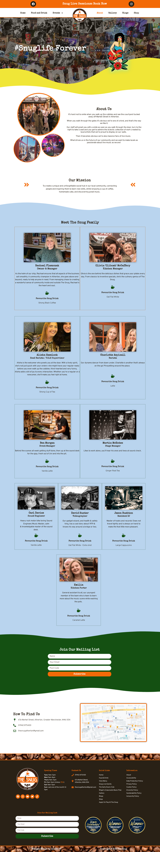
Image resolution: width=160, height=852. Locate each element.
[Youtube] (27, 796)
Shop (136, 13)
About (100, 13)
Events (56, 13)
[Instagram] (131, 4)
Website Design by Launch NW (46, 849)
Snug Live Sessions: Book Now (85, 3)
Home (23, 13)
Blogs (125, 13)
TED (62, 782)
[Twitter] (32, 796)
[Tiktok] (37, 796)
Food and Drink (39, 13)
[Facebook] (33, 4)
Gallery (112, 13)
